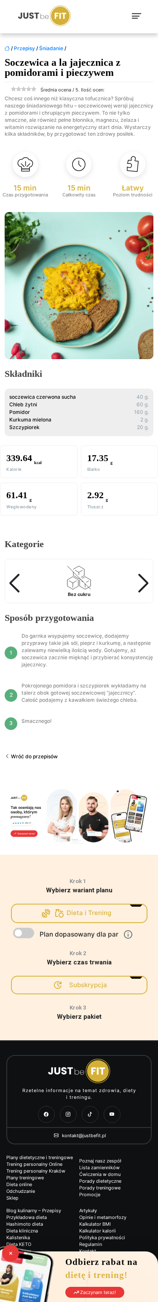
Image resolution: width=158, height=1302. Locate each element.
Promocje (89, 1194)
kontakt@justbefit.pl (83, 1135)
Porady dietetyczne (100, 1181)
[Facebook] (46, 1114)
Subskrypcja (88, 985)
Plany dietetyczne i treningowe (39, 1157)
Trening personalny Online (34, 1164)
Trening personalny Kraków (35, 1171)
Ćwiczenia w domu (100, 1174)
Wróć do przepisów (34, 756)
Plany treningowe (25, 1178)
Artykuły (88, 1210)
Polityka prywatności (102, 1237)
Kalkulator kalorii (97, 1231)
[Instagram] (68, 1114)
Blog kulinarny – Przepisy (33, 1210)
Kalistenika (18, 1237)
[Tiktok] (90, 1114)
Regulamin (90, 1244)
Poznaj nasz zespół (100, 1161)
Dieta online (19, 1184)
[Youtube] (112, 1114)
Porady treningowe (100, 1188)
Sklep (12, 1198)
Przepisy (24, 48)
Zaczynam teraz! (97, 1292)
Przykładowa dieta (26, 1217)
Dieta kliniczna (22, 1231)
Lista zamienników (99, 1167)
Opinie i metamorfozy (102, 1217)
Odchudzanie (20, 1191)
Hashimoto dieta (24, 1224)
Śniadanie (51, 48)
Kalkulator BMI (95, 1224)
